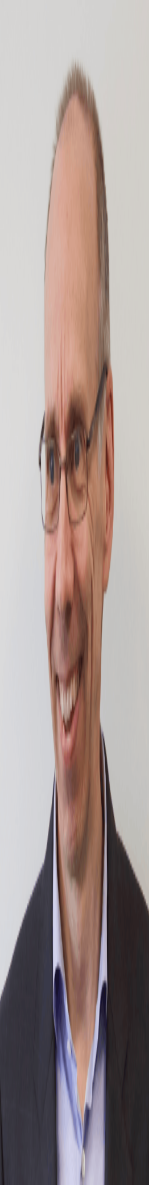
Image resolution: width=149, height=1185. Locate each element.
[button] (74, 1118)
